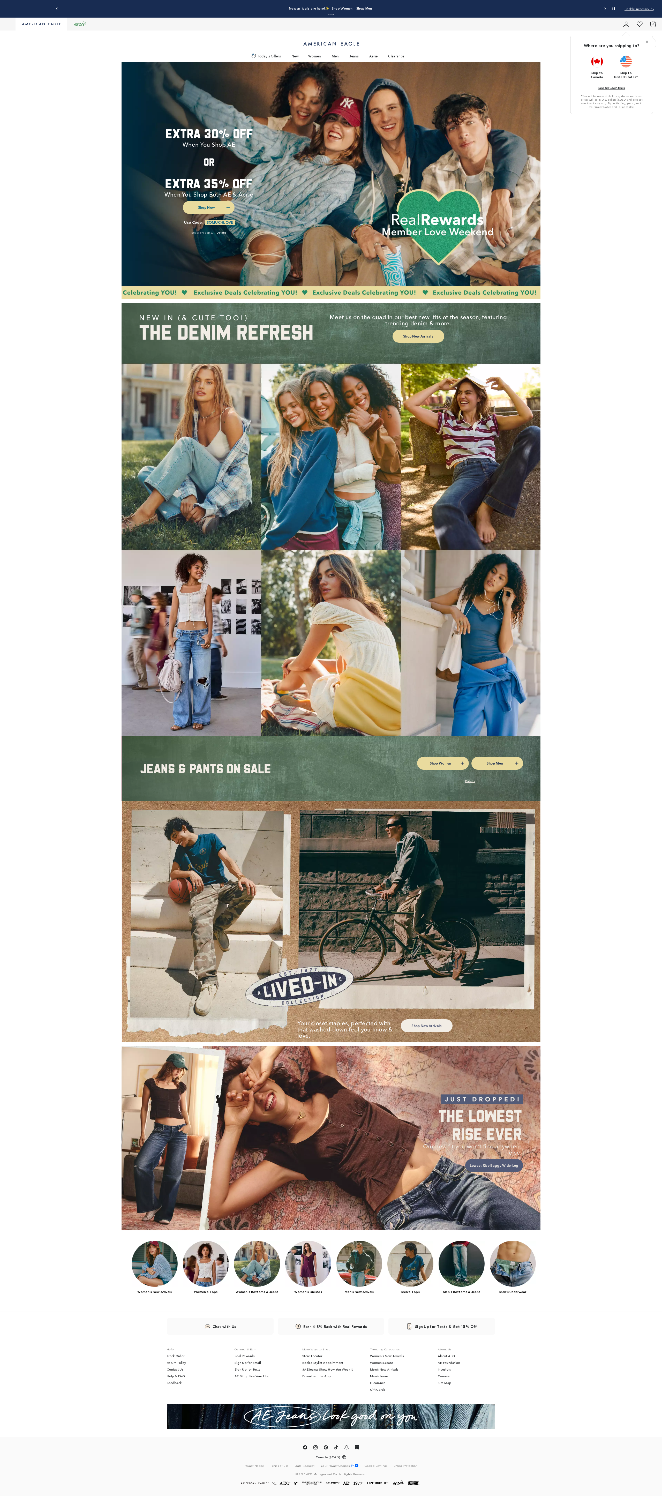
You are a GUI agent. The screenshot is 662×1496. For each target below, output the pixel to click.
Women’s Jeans (381, 1362)
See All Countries (611, 87)
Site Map (444, 1382)
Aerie (373, 56)
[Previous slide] (57, 9)
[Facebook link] (305, 1448)
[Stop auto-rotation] (613, 8)
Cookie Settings (376, 1466)
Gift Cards (377, 1389)
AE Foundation (449, 1362)
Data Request (304, 1465)
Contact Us (175, 1369)
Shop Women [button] (363, 8)
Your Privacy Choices (335, 1466)
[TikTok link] (336, 1448)
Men (335, 56)
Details (412, 8)
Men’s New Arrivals (384, 1369)
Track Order (175, 1355)
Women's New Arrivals (387, 1355)
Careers (443, 1376)
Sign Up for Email (248, 1362)
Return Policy (176, 1362)
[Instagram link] (315, 1448)
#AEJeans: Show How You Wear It (327, 1369)
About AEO (446, 1355)
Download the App (316, 1376)
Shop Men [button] (390, 8)
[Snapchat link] (346, 1448)
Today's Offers (269, 56)
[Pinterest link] (326, 1448)
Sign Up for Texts (247, 1369)
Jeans (354, 56)
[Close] (647, 41)
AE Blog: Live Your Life (251, 1376)
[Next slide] (605, 9)
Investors (444, 1369)
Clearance (396, 56)
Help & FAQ (176, 1376)
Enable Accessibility (639, 8)
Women (314, 56)
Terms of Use (626, 107)
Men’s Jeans (379, 1376)
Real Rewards (245, 1355)
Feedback (174, 1382)
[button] (328, 14)
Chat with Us (224, 1326)
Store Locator (312, 1355)
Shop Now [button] (206, 207)
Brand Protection (406, 1465)
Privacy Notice (602, 107)
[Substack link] (357, 1448)
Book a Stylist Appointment (322, 1362)
